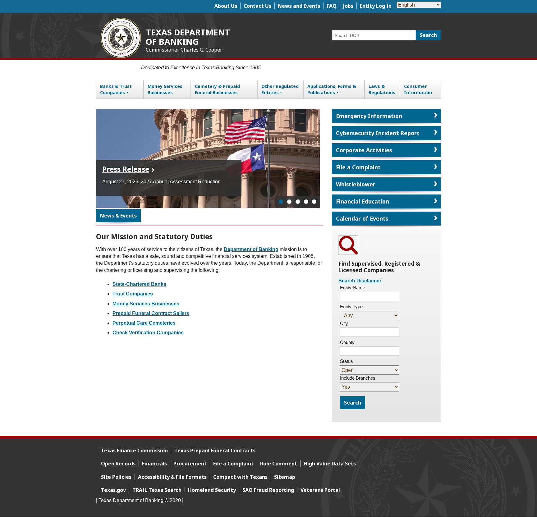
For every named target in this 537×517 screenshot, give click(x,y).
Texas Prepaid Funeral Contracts (214, 450)
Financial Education (362, 201)
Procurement (190, 463)
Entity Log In (376, 5)
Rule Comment (278, 463)
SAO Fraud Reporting (268, 490)
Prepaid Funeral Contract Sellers (150, 313)
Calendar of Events (362, 218)
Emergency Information (369, 116)
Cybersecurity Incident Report (378, 133)
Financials (154, 463)
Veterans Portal (320, 490)
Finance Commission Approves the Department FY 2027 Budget (162, 165)
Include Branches (357, 378)
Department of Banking (251, 249)
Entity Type (351, 306)
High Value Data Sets (330, 463)
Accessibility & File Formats (172, 477)
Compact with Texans (240, 477)
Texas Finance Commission (134, 450)
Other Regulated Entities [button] (280, 89)
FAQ (332, 5)
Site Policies (116, 477)
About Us (225, 5)
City (344, 323)
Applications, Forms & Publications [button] (331, 89)
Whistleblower (355, 184)
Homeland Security (212, 490)
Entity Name (352, 287)
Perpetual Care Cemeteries (144, 323)
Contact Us (257, 5)
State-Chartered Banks (139, 284)
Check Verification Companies (148, 332)
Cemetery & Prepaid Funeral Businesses (217, 89)
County (347, 342)
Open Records (118, 463)
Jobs (348, 5)
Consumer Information (418, 89)
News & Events (118, 215)
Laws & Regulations (382, 89)
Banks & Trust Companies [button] (116, 89)
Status (346, 361)
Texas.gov (113, 490)
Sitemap (284, 477)
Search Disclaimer (359, 280)
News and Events (299, 5)
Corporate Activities (364, 150)
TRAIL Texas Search (156, 490)
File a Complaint (358, 167)
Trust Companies (132, 293)
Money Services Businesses (165, 89)
